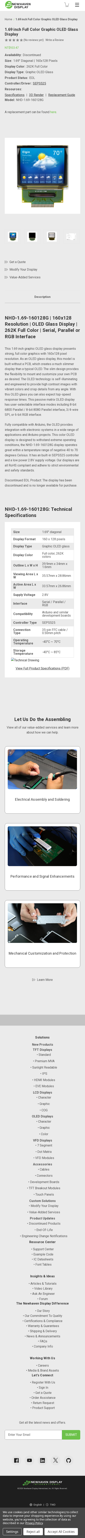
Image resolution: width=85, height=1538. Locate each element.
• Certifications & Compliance (42, 1321)
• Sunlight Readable (43, 1067)
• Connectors (44, 1176)
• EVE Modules (44, 1086)
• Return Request (42, 1403)
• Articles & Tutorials (43, 1283)
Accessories (42, 1164)
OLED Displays (42, 1116)
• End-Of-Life (44, 1230)
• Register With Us (42, 1382)
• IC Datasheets (42, 1259)
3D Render (36, 95)
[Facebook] (16, 1460)
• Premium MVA (44, 1061)
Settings (12, 1531)
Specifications (15, 95)
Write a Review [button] (54, 40)
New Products (42, 1044)
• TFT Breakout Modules (43, 1188)
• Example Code (42, 1254)
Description (42, 297)
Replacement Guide (61, 95)
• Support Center (42, 1249)
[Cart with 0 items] (67, 5)
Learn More (45, 980)
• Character (43, 1097)
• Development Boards (43, 1182)
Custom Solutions (42, 1201)
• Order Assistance (43, 1398)
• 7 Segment (43, 1145)
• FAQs (42, 1341)
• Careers (42, 1365)
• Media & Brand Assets (42, 1370)
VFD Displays (42, 1140)
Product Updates (42, 1218)
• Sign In (42, 1387)
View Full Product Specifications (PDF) (42, 668)
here (53, 112)
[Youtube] (29, 1460)
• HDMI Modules (43, 1080)
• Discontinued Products (43, 1223)
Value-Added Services (25, 277)
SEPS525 (39, 83)
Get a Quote (17, 262)
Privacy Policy (33, 1523)
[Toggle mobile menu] (77, 5)
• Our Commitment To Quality (42, 1316)
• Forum (42, 1299)
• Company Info (42, 1346)
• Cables (43, 1169)
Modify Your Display (23, 269)
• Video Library (42, 1288)
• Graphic (44, 1104)
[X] (55, 1460)
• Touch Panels (44, 1194)
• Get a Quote (43, 1393)
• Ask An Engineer (42, 1294)
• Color (43, 1134)
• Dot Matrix (44, 1152)
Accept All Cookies (61, 1531)
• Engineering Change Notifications (43, 1236)
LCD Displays (42, 1092)
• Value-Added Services (43, 1212)
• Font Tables (43, 1264)
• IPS (43, 1074)
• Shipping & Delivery (42, 1331)
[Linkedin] (42, 1460)
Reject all (33, 1531)
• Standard (44, 1055)
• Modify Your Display (44, 1206)
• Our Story (42, 1311)
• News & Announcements (42, 1336)
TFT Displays (42, 1050)
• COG (44, 1110)
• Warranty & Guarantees (42, 1326)
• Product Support (42, 1408)
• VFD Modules (43, 1158)
